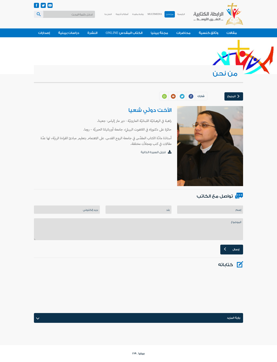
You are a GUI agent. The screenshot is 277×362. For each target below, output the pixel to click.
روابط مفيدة (138, 14)
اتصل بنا (108, 14)
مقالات (231, 33)
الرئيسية (181, 14)
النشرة (92, 33)
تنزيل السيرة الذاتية (153, 152)
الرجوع (231, 96)
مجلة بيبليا (159, 33)
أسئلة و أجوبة (122, 14)
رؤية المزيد (233, 317)
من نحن (169, 14)
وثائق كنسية (208, 33)
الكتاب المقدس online (124, 33)
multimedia (155, 14)
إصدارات (44, 33)
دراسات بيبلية (68, 33)
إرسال (236, 249)
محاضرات (183, 33)
